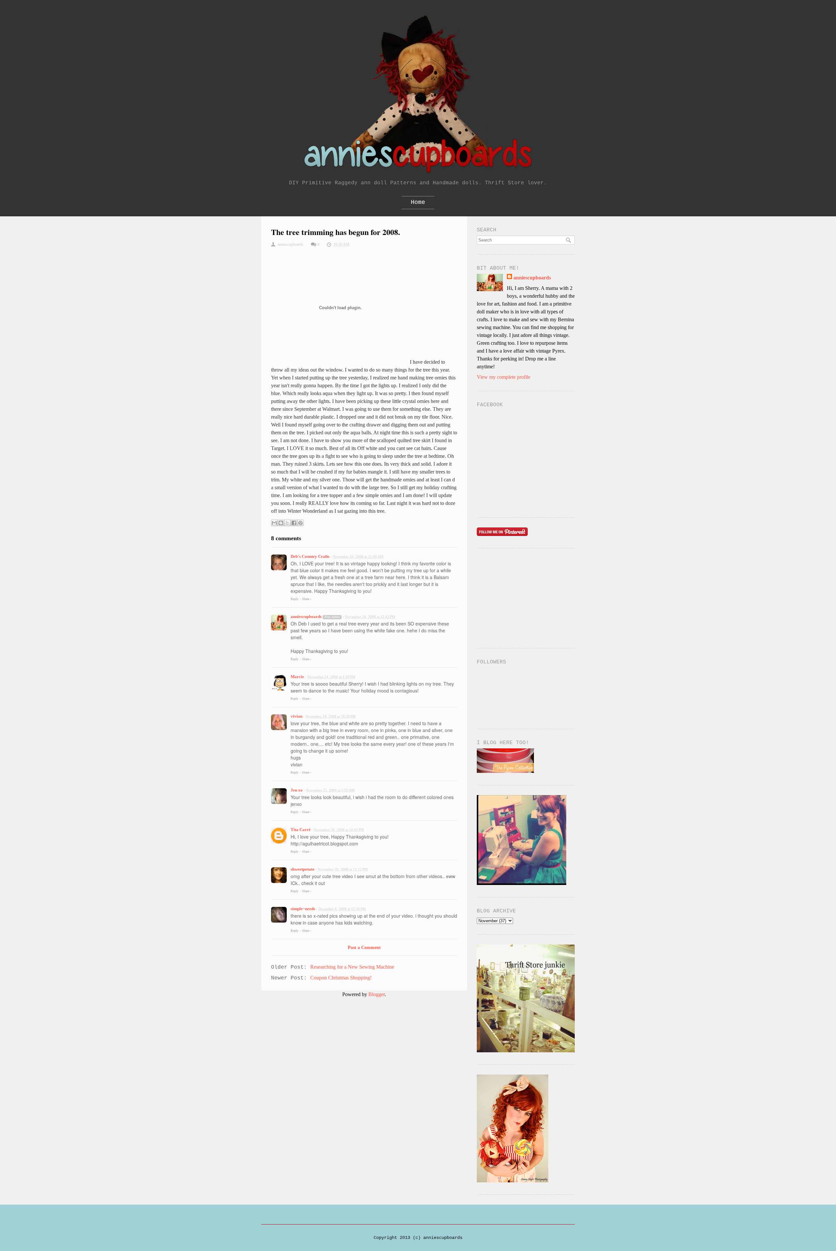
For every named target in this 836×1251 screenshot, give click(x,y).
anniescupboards (306, 616)
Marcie (297, 676)
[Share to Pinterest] (300, 523)
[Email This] (274, 523)
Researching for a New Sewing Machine (352, 967)
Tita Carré (301, 829)
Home (418, 202)
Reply (294, 599)
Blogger (376, 994)
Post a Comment (364, 947)
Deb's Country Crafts (310, 556)
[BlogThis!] (281, 523)
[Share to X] (287, 523)
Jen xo (297, 790)
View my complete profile (503, 377)
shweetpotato (302, 869)
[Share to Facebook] (294, 523)
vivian (296, 716)
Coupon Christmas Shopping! (341, 977)
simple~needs (303, 908)
